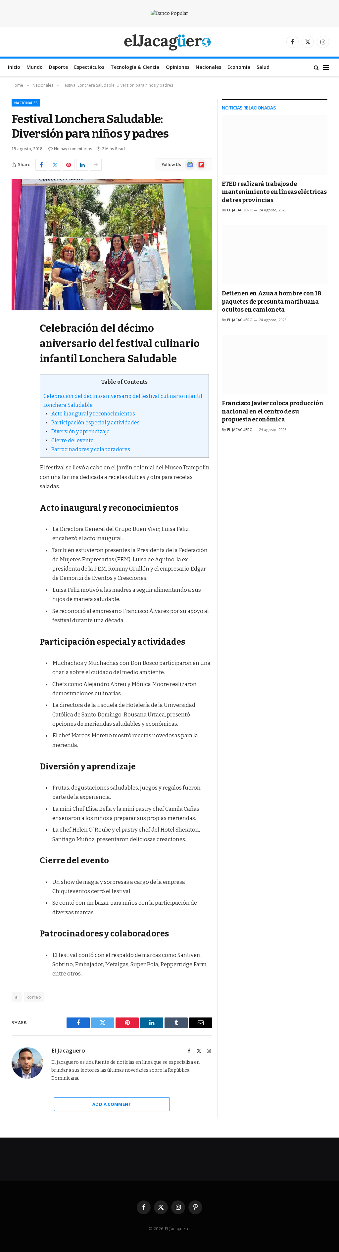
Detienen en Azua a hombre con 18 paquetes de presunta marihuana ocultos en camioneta (271, 301)
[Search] (316, 67)
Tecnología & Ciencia (135, 67)
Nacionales (208, 67)
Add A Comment (111, 1104)
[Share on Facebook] (41, 165)
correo (34, 997)
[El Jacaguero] (169, 42)
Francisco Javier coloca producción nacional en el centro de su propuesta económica (272, 411)
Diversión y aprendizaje (80, 431)
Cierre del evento (72, 440)
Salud (263, 67)
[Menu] (326, 67)
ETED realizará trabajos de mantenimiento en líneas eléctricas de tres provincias (274, 192)
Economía (238, 67)
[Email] (18, 410)
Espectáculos (89, 67)
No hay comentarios (73, 148)
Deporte (58, 67)
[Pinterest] (18, 393)
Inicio (14, 67)
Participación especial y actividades (95, 422)
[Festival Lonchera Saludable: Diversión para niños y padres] (112, 244)
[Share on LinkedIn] (82, 165)
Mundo (34, 67)
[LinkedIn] (18, 376)
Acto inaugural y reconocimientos (93, 413)
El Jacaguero (68, 1050)
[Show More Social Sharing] (96, 165)
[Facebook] (18, 343)
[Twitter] (18, 360)
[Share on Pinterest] (68, 165)
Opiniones (177, 67)
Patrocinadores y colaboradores (90, 449)
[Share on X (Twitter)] (55, 165)
